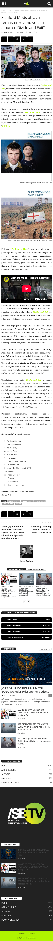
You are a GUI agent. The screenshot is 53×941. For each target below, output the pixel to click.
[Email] (30, 39)
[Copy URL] (4, 39)
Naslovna (22, 934)
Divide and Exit (27, 501)
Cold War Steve (13, 501)
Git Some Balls (32, 112)
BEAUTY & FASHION (10, 783)
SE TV (3, 695)
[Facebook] (11, 39)
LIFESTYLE (6, 778)
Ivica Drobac (8, 32)
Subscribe (45, 637)
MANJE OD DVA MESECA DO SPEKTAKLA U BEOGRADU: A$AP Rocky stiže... (33, 713)
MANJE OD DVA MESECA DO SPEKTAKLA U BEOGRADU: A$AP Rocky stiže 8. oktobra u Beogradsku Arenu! (8, 592)
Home (3, 10)
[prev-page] (24, 601)
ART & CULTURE (8, 770)
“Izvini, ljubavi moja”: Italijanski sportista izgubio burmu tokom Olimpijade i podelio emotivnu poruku (12, 532)
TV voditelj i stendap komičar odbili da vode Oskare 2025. (40, 529)
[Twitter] (24, 39)
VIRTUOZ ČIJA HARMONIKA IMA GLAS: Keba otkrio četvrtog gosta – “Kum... (34, 741)
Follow (46, 625)
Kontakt (31, 934)
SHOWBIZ (5, 774)
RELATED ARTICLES (16, 569)
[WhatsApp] (17, 39)
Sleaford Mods (8, 504)
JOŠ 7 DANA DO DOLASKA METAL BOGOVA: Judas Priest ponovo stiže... (25, 689)
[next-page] (28, 601)
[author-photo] (26, 551)
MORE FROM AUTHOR (36, 569)
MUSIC (10, 10)
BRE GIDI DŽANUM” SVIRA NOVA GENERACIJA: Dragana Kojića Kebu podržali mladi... (34, 727)
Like (48, 620)
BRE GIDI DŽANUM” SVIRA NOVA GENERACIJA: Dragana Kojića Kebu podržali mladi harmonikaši (26, 591)
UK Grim (6, 126)
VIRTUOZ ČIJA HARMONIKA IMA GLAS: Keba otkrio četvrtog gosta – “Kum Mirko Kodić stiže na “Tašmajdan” (43, 591)
